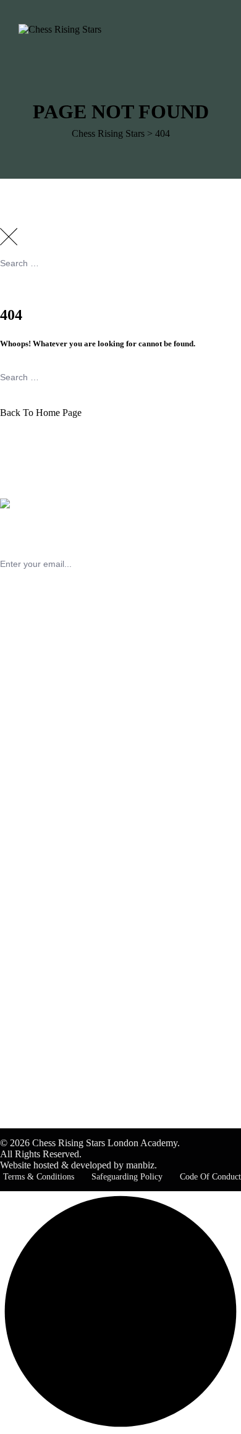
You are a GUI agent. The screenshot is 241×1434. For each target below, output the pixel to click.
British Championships (69, 1043)
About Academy (57, 827)
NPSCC (41, 974)
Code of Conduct (210, 1176)
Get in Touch (50, 871)
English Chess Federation (74, 1032)
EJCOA (40, 1054)
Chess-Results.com (62, 1076)
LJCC (36, 1065)
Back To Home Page (41, 412)
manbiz (140, 1165)
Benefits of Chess (59, 929)
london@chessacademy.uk (52, 743)
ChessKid (44, 952)
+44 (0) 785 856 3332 (43, 732)
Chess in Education (62, 940)
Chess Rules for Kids (66, 963)
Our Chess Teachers (64, 838)
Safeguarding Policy (127, 1176)
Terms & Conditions (38, 1176)
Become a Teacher (61, 849)
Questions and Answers (71, 860)
